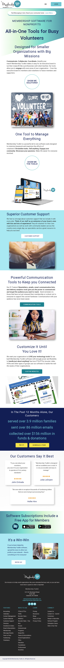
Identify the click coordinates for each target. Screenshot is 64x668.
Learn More (49, 13)
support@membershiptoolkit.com (32, 600)
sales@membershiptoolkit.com (32, 599)
